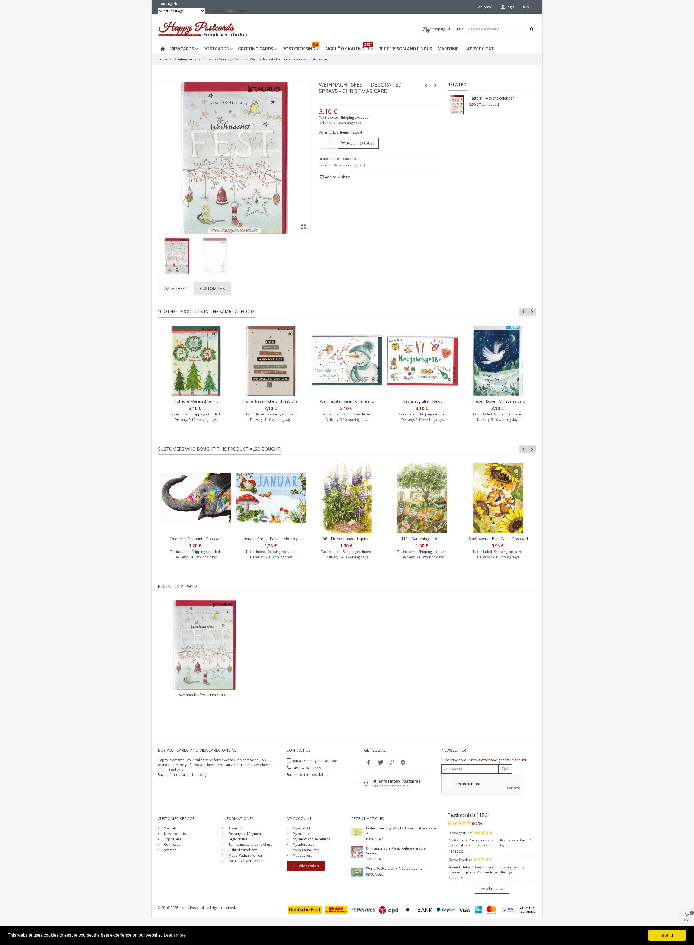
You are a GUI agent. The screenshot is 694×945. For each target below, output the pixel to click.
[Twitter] (380, 762)
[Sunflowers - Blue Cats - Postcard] (498, 498)
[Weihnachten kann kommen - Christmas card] (347, 361)
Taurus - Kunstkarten (345, 158)
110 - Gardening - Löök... (422, 538)
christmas (335, 165)
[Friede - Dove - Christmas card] (498, 361)
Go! (505, 769)
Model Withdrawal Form (246, 855)
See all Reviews (491, 888)
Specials (169, 828)
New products (174, 833)
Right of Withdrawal (243, 850)
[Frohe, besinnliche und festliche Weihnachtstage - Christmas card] (271, 361)
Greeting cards (255, 49)
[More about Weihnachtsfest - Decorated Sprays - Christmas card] (205, 645)
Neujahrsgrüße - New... (422, 401)
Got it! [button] (667, 935)
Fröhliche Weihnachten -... (195, 401)
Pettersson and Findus (405, 49)
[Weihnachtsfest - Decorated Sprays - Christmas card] (177, 256)
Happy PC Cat (479, 49)
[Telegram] (402, 762)
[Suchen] (531, 29)
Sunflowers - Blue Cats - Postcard (498, 538)
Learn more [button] (175, 935)
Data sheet (175, 288)
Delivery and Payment (245, 833)
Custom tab (212, 288)
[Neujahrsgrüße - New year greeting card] (422, 361)
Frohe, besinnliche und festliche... (271, 401)
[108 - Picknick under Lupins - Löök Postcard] (347, 498)
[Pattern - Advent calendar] (457, 104)
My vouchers (302, 855)
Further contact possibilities (308, 774)
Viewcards (182, 49)
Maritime (448, 49)
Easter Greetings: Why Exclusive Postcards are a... (401, 830)
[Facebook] (368, 762)
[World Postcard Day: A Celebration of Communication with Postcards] (357, 872)
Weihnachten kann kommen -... (347, 401)
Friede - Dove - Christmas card (498, 401)
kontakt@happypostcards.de (314, 760)
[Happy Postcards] (204, 29)
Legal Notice (238, 839)
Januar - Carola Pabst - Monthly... (271, 538)
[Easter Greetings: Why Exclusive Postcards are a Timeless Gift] (357, 831)
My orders (300, 833)
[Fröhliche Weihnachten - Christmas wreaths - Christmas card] (195, 361)
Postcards (216, 49)
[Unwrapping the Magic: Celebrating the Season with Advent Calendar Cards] (357, 852)
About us (235, 828)
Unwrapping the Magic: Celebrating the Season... (396, 851)
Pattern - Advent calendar (491, 98)
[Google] (391, 762)
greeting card (354, 165)
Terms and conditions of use (250, 844)
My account (301, 828)
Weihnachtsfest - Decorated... (205, 694)
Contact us (171, 844)
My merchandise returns (311, 839)
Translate (243, 11)
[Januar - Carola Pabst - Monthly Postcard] (271, 498)
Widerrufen (308, 865)
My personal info (305, 850)
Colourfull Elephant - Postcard (195, 538)
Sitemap (169, 850)
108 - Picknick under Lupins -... (347, 538)
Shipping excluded (354, 117)
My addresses (303, 844)
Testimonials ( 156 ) (469, 815)
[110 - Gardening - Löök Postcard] (422, 498)
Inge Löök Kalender (348, 48)
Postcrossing (300, 48)
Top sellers (172, 839)
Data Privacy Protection (246, 860)
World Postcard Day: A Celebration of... (396, 868)
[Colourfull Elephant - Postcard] (195, 498)
